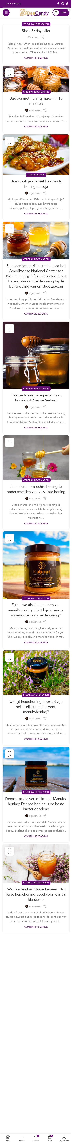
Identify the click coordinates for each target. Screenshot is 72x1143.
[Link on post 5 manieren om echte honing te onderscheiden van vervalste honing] (36, 457)
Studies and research (36, 24)
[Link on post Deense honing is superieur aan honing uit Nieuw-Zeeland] (36, 355)
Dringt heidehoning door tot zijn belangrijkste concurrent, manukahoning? (36, 706)
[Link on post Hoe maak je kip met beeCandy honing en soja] (36, 154)
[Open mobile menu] (6, 12)
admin (35, 37)
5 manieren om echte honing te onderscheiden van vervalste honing (36, 489)
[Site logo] (34, 12)
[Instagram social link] (62, 3)
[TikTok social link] (67, 3)
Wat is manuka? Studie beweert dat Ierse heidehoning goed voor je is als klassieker (36, 894)
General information (36, 92)
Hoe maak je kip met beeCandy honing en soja (36, 184)
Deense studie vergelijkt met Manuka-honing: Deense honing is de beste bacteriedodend (36, 803)
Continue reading (36, 58)
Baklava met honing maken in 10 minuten (36, 101)
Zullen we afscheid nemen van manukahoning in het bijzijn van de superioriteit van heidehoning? (36, 609)
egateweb (35, 110)
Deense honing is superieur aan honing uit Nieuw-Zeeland (36, 398)
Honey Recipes (36, 175)
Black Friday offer (36, 30)
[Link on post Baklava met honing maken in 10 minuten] (36, 79)
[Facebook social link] (58, 3)
